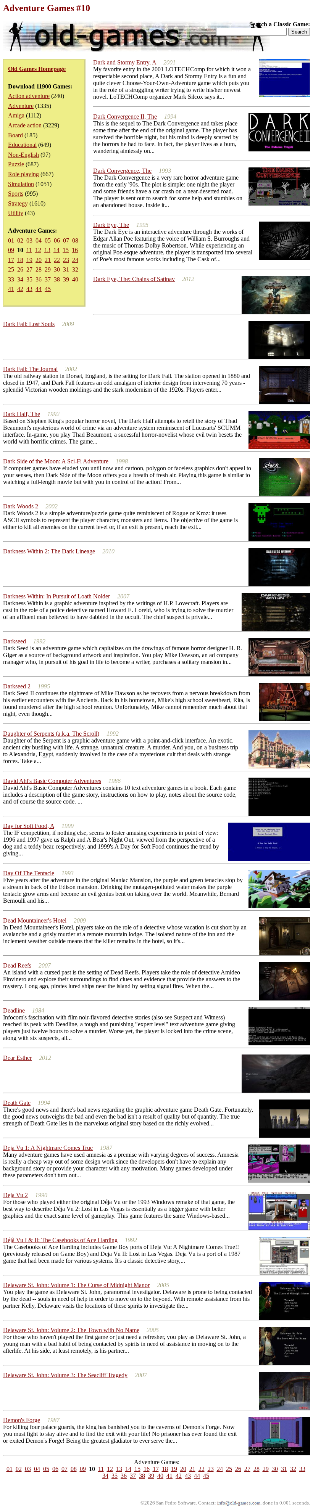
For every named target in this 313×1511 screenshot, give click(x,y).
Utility (15, 213)
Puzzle (16, 164)
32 (75, 269)
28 (38, 269)
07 (66, 240)
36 (38, 279)
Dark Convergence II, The (125, 116)
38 (57, 279)
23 (66, 260)
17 (11, 260)
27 (29, 269)
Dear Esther (17, 1057)
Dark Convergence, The (122, 170)
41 (11, 289)
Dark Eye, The (111, 225)
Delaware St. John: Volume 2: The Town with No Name (71, 1330)
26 (20, 269)
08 (75, 240)
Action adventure (29, 96)
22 (57, 260)
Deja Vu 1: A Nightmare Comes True (48, 1148)
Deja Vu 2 (15, 1195)
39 (66, 279)
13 (47, 250)
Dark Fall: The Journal (30, 369)
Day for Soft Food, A (28, 826)
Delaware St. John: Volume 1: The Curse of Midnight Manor (76, 1285)
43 (29, 289)
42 (20, 289)
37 (48, 279)
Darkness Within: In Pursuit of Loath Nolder (56, 596)
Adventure (21, 106)
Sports (15, 193)
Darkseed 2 (17, 686)
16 (75, 250)
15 (66, 250)
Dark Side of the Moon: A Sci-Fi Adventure (55, 461)
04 (38, 240)
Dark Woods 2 (20, 506)
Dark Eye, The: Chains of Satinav (134, 279)
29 (48, 269)
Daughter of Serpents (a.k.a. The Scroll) (51, 733)
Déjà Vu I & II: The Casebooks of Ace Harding (60, 1240)
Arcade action (25, 125)
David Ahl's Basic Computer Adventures (52, 781)
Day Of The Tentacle (28, 873)
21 (48, 260)
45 (48, 289)
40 (75, 279)
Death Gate (17, 1102)
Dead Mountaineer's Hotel (34, 920)
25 (11, 269)
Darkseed (14, 641)
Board (15, 135)
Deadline (14, 1010)
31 (66, 269)
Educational (22, 144)
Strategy (18, 203)
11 (29, 250)
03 (29, 240)
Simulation (21, 184)
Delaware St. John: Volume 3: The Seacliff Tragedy (65, 1375)
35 (29, 279)
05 (48, 240)
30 (57, 269)
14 (56, 250)
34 (20, 279)
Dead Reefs (17, 965)
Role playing (23, 174)
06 (57, 240)
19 (29, 260)
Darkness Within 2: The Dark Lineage (49, 551)
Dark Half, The (21, 414)
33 (11, 279)
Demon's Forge (21, 1420)
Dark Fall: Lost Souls (29, 324)
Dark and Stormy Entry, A (124, 62)
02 (20, 240)
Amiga (16, 115)
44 (38, 289)
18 (20, 260)
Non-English (23, 154)
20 (38, 260)
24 (75, 260)
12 (38, 250)
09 (11, 250)
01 (11, 240)
